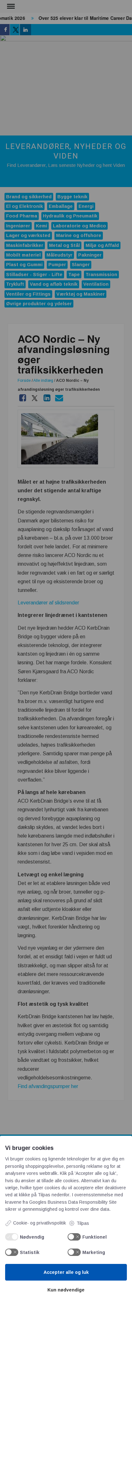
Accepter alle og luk (66, 1272)
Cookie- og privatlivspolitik (39, 1222)
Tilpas (83, 1223)
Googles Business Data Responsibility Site (73, 1202)
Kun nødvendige (66, 1289)
